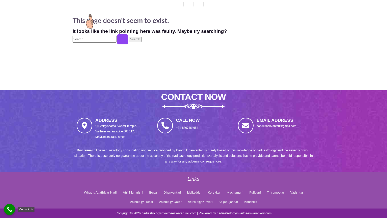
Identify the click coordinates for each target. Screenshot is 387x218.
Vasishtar (296, 192)
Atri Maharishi (133, 192)
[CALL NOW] (165, 125)
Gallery (162, 26)
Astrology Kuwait (200, 201)
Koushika (250, 201)
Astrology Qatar (170, 201)
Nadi (241, 17)
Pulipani (255, 192)
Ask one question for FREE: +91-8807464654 (266, 3)
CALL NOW (188, 120)
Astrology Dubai (141, 201)
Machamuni (235, 192)
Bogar (153, 192)
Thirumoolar (275, 192)
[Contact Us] (9, 209)
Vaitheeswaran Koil (278, 17)
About (182, 17)
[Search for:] (101, 39)
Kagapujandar (228, 201)
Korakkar (214, 192)
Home (159, 17)
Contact (191, 26)
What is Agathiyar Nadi (100, 192)
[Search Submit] (122, 39)
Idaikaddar (194, 192)
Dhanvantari (213, 17)
